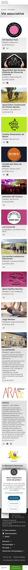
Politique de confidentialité (14, 493)
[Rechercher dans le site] (26, 568)
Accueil (3, 10)
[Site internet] (3, 48)
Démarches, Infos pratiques (16, 567)
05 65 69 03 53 (19, 517)
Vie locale (11, 10)
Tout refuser (13, 509)
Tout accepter (14, 498)
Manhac (4, 2)
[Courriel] (7, 48)
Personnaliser (14, 503)
